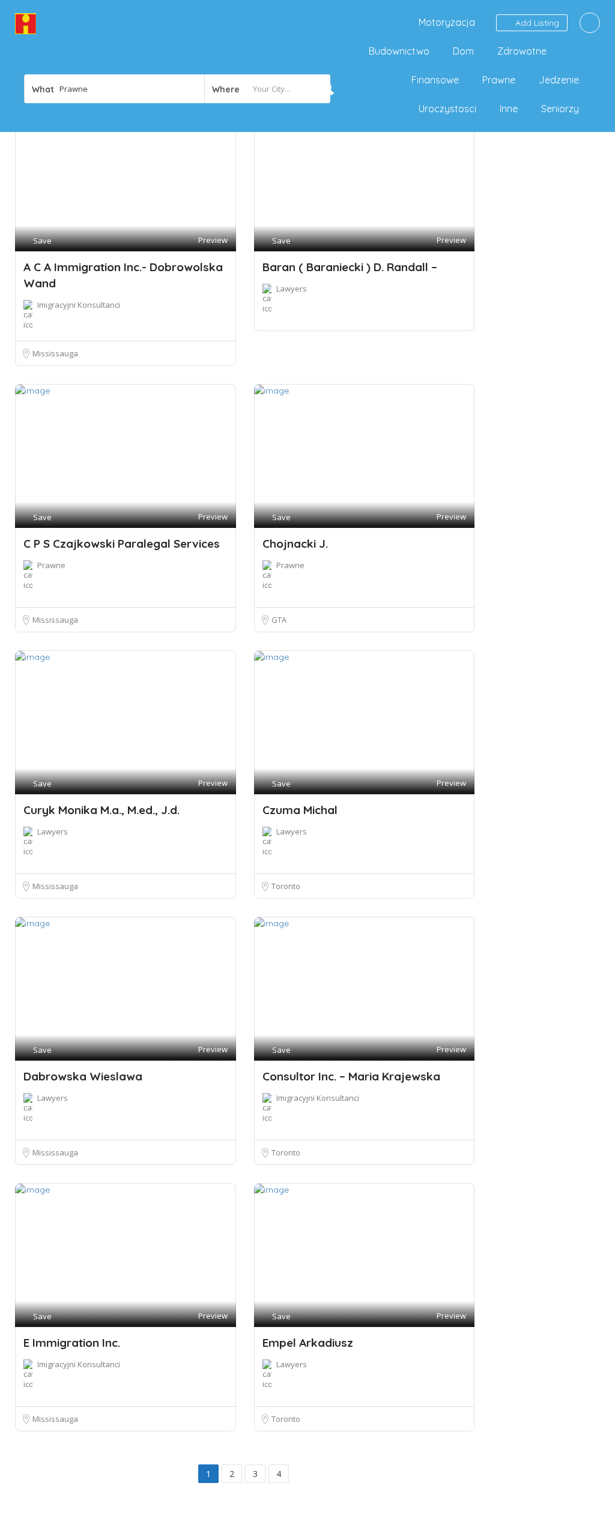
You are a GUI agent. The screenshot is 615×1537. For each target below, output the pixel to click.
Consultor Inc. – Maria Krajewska (351, 1076)
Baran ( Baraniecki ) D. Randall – (349, 267)
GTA (278, 619)
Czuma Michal (300, 810)
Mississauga (55, 353)
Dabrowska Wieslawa (82, 1076)
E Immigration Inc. (71, 1342)
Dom (463, 51)
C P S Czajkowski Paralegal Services (121, 543)
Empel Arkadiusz (307, 1342)
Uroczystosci (447, 109)
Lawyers (291, 288)
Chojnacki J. (295, 543)
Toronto (285, 886)
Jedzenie (559, 80)
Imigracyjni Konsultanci (78, 304)
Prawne (498, 80)
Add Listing (536, 22)
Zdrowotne (522, 51)
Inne (509, 109)
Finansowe (435, 80)
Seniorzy (560, 109)
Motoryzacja (447, 22)
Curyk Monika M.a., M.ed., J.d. (101, 810)
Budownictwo (399, 51)
